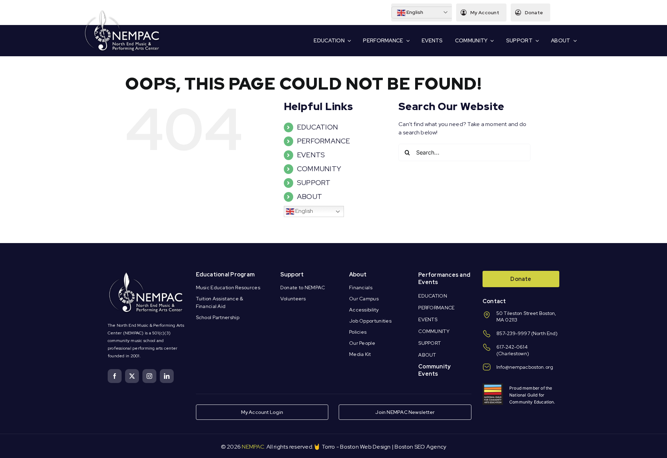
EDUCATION (317, 127)
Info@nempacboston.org (524, 367)
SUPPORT (314, 182)
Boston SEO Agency (420, 446)
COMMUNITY (319, 168)
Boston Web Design (365, 446)
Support (292, 274)
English (414, 12)
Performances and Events (444, 278)
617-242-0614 (512, 347)
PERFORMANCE (323, 140)
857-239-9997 (513, 333)
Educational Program (225, 274)
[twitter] (132, 376)
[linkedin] (167, 376)
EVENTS (311, 154)
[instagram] (149, 376)
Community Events (434, 370)
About (358, 274)
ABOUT (309, 196)
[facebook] (115, 376)
